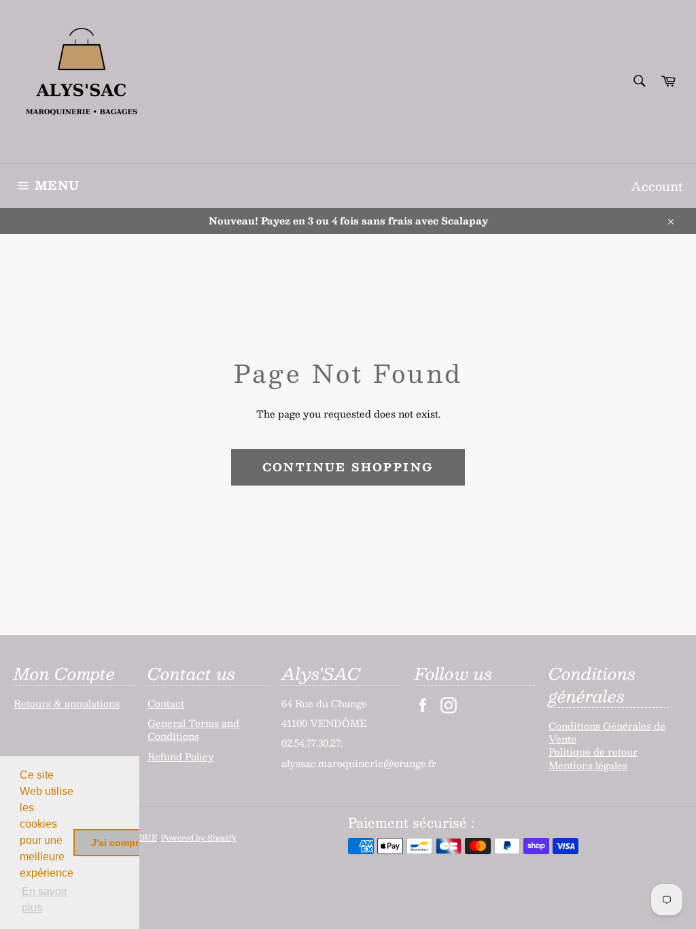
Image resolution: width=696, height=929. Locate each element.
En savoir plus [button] (44, 899)
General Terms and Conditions (193, 729)
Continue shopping (348, 467)
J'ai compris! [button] (120, 842)
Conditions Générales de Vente (607, 732)
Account (656, 186)
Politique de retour (593, 751)
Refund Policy (180, 756)
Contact (165, 703)
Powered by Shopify (199, 837)
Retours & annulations (67, 703)
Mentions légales (588, 765)
